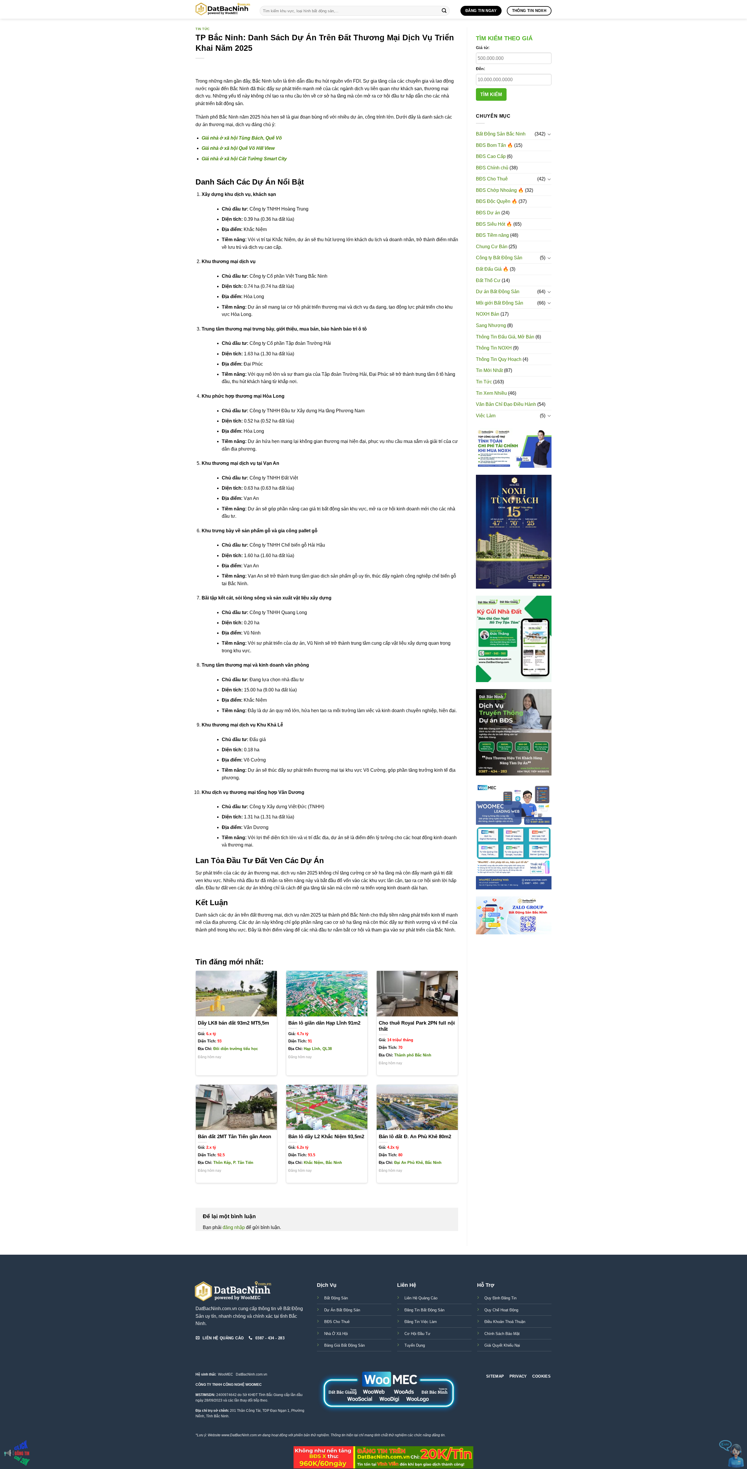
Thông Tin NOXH (494, 347)
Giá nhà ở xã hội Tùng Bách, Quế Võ (242, 137)
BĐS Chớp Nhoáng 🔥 (500, 190)
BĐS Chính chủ (492, 167)
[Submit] (444, 11)
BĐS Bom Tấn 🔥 (494, 145)
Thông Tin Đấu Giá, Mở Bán (505, 336)
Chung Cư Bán (491, 246)
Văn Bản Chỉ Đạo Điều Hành (506, 404)
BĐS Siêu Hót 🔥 (494, 224)
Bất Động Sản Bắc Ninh (501, 133)
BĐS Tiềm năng (492, 235)
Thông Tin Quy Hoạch (498, 359)
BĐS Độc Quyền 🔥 (496, 201)
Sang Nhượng (491, 325)
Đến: (480, 68)
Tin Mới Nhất (489, 370)
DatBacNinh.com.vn (251, 1374)
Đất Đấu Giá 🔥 (492, 269)
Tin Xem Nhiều (491, 393)
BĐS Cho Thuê (492, 178)
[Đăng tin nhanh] (17, 1453)
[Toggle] (549, 134)
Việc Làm (485, 415)
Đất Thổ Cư (488, 280)
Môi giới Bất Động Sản (499, 302)
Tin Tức (203, 29)
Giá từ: (483, 47)
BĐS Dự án (488, 212)
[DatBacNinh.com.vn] (223, 9)
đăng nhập (234, 1227)
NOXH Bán (487, 314)
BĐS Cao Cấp (491, 156)
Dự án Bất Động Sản (497, 291)
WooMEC (225, 1374)
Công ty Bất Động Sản (499, 257)
